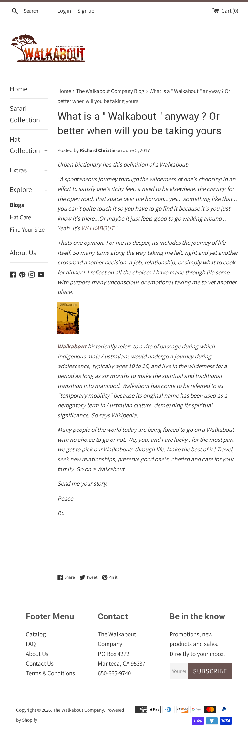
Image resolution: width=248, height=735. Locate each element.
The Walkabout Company (78, 710)
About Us (23, 252)
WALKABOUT (97, 228)
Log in (64, 10)
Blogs (17, 205)
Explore (28, 189)
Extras (29, 169)
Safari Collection (29, 114)
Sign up (86, 10)
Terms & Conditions (50, 673)
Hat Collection (29, 145)
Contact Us (40, 663)
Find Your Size (27, 229)
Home (18, 88)
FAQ (31, 643)
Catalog (36, 634)
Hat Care (20, 217)
